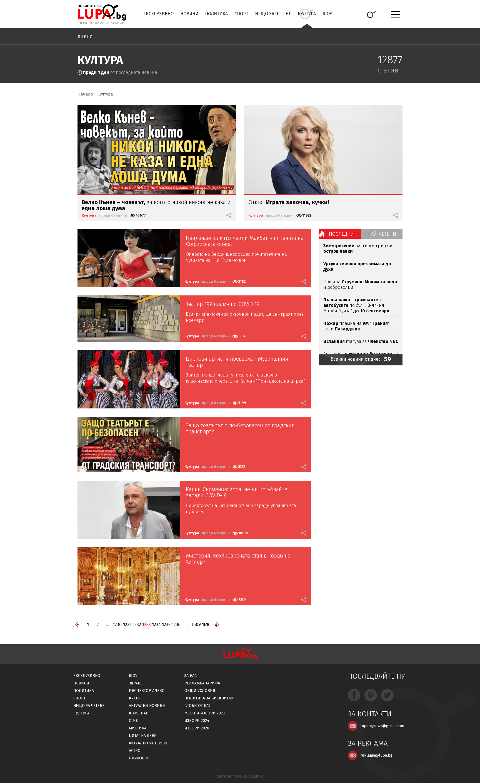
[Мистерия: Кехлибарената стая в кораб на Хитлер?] (129, 576)
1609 (196, 624)
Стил (134, 720)
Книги (85, 36)
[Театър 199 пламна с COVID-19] (129, 318)
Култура (307, 13)
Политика (216, 13)
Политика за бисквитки (209, 698)
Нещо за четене (273, 13)
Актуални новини (147, 705)
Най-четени (382, 234)
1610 (206, 624)
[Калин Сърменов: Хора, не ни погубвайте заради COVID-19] (129, 510)
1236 (176, 624)
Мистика (137, 728)
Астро (135, 750)
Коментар (138, 713)
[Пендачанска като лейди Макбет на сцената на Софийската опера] (129, 258)
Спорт (241, 13)
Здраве (135, 683)
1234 (156, 624)
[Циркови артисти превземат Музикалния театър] (129, 379)
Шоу (327, 13)
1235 (166, 624)
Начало (85, 94)
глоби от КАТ (197, 705)
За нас (190, 675)
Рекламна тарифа (202, 683)
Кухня (135, 698)
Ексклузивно (158, 13)
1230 (117, 624)
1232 (136, 624)
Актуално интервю (148, 743)
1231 (127, 624)
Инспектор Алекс (146, 690)
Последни (341, 234)
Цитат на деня (143, 735)
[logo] (102, 14)
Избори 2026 (196, 728)
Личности (139, 758)
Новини (189, 13)
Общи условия (199, 690)
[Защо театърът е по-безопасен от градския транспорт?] (129, 444)
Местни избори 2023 (204, 713)
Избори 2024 (196, 720)
